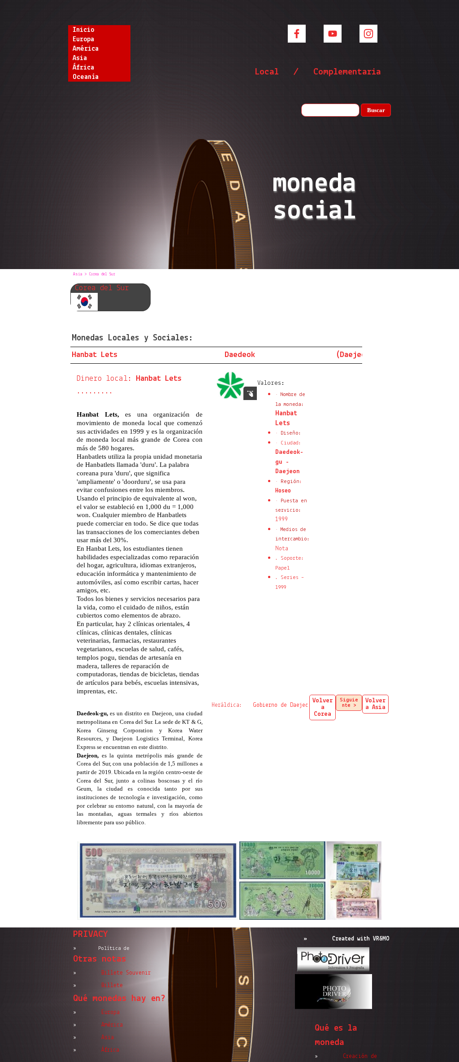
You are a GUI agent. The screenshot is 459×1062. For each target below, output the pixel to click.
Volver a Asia (375, 704)
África (83, 67)
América (86, 48)
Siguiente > (349, 702)
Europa (83, 39)
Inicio (83, 30)
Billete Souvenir (126, 973)
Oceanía (86, 77)
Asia (80, 58)
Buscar (376, 110)
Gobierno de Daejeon (282, 705)
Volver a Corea (322, 707)
